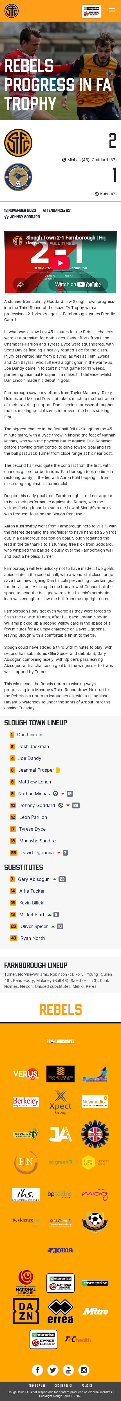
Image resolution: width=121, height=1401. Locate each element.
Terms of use (37, 1385)
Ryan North (33, 938)
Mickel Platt (31, 915)
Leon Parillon (33, 817)
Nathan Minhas (34, 794)
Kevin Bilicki (31, 903)
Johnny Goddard (37, 805)
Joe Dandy (29, 758)
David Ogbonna (37, 853)
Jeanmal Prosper (36, 770)
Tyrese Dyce (32, 829)
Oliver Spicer (34, 926)
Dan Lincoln (29, 735)
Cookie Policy (64, 1385)
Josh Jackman (33, 746)
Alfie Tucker (32, 891)
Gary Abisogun (34, 879)
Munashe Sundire (37, 841)
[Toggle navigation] (111, 9)
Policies (87, 1385)
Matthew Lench (34, 782)
